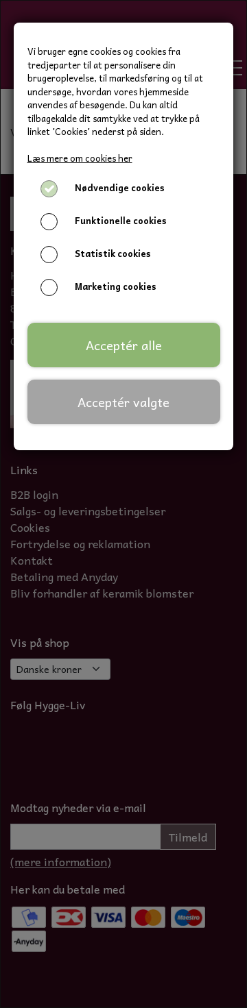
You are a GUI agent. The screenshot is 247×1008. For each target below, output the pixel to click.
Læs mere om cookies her (79, 158)
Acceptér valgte (123, 402)
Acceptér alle (124, 345)
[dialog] (123, 504)
